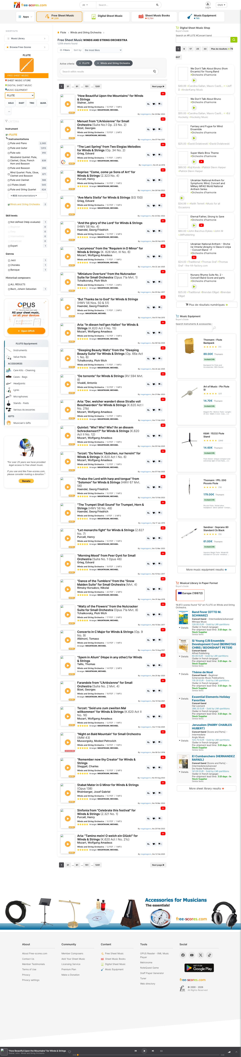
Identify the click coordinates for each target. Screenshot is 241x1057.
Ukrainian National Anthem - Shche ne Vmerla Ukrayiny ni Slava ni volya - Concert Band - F (211, 247)
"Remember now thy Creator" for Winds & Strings (106, 763)
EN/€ (220, 5)
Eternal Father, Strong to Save (207, 216)
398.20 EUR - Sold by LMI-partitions (211, 708)
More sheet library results (206, 788)
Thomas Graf (209, 261)
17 (191, 49)
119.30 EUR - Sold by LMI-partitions (210, 680)
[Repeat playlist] (161, 1051)
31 (68, 86)
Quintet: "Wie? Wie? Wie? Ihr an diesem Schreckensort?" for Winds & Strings (108, 432)
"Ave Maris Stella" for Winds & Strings (110, 199)
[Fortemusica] (182, 988)
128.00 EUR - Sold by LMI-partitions (210, 624)
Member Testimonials (33, 964)
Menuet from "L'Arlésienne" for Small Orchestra (103, 124)
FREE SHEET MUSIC (18, 75)
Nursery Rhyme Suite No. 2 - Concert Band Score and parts (208, 276)
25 (197, 49)
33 (205, 49)
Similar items (197, 634)
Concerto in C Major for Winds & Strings (110, 635)
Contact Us (28, 958)
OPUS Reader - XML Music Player (154, 955)
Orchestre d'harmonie (203, 74)
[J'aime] (69, 1052)
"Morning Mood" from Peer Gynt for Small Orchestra (106, 559)
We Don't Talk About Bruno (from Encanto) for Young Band (209, 70)
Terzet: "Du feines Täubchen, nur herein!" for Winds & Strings (109, 457)
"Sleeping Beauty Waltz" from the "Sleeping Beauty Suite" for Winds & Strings (110, 355)
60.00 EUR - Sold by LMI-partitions (210, 656)
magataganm (145, 114)
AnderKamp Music (192, 89)
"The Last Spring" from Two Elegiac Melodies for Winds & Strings (109, 150)
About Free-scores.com (34, 953)
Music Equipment (114, 969)
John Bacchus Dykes (199, 231)
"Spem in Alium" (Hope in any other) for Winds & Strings (109, 660)
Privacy (26, 974)
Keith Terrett (196, 203)
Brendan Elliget (210, 292)
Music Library (18, 38)
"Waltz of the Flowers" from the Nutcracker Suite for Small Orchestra (107, 610)
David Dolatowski (197, 143)
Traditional (193, 261)
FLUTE (12, 134)
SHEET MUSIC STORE (19, 80)
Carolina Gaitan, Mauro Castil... (205, 86)
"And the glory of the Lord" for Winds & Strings (109, 226)
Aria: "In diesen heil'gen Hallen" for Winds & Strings (107, 328)
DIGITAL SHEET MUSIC (19, 85)
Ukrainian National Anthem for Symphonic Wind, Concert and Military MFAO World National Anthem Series (208, 185)
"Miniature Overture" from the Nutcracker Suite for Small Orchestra (107, 277)
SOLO (11, 103)
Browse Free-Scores (20, 47)
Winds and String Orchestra (115, 63)
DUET (21, 103)
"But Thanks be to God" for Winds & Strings (107, 302)
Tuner (143, 978)
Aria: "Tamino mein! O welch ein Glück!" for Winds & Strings (107, 839)
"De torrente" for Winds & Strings (110, 379)
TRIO (32, 103)
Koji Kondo (193, 167)
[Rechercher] (157, 5)
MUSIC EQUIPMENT (17, 90)
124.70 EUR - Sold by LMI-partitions (211, 740)
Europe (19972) (192, 593)
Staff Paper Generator (152, 973)
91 (77, 86)
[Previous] (135, 1050)
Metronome (146, 962)
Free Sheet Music (114, 953)
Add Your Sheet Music (73, 958)
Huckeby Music (198, 117)
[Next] (152, 1050)
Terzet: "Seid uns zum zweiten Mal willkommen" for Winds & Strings (109, 713)
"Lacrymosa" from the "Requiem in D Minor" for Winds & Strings (110, 252)
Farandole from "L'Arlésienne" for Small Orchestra (104, 686)
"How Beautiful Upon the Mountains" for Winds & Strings (110, 99)
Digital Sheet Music (115, 964)
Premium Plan (68, 969)
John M (218, 231)
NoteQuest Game (149, 967)
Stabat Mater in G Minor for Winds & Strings (108, 788)
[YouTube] (191, 955)
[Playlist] (236, 1052)
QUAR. (43, 103)
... (9, 111)
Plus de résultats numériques (208, 304)
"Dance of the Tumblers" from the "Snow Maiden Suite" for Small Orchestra (107, 584)
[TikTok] (209, 955)
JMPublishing (186, 234)
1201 (97, 86)
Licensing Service (70, 964)
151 (86, 86)
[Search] (154, 71)
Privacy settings (30, 980)
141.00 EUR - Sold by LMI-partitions (210, 771)
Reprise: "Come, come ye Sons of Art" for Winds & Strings (106, 175)
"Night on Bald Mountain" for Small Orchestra (109, 737)
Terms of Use (29, 969)
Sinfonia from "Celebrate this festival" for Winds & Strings (106, 814)
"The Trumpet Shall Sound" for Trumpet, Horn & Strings (110, 508)
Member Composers (72, 953)
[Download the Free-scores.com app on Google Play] (199, 967)
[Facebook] (183, 955)
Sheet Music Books (115, 958)
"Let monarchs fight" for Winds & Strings (110, 533)
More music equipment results (206, 569)
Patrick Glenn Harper (213, 167)
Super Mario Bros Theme (205, 152)
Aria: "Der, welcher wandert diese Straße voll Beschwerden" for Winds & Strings (110, 406)
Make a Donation (70, 974)
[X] (200, 955)
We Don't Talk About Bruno (206, 98)
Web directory (147, 983)
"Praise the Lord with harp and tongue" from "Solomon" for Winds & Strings (108, 484)
